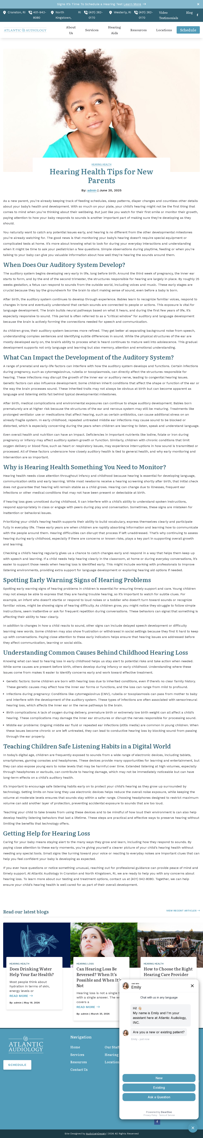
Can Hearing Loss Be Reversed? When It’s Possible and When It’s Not (99, 977)
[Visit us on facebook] (197, 15)
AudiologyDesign (96, 1133)
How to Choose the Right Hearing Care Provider (168, 971)
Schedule (17, 1065)
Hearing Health (101, 164)
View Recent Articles (181, 910)
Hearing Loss (85, 963)
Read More (19, 996)
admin (92, 190)
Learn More (132, 4)
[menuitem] (170, 15)
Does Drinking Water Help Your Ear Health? (32, 971)
